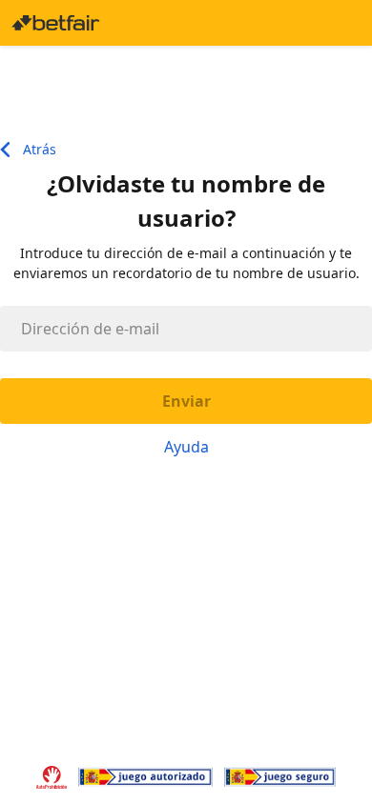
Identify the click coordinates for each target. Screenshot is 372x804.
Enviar (186, 401)
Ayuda (186, 446)
